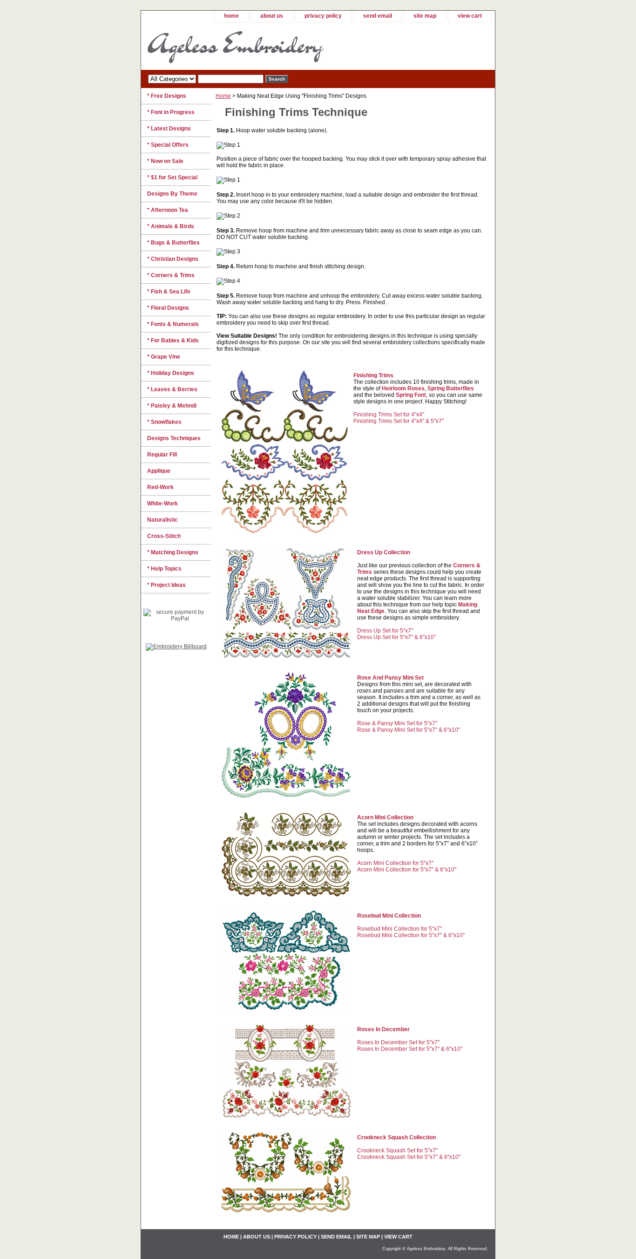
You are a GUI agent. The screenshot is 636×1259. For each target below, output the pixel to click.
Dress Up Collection (383, 552)
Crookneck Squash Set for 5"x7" (397, 1150)
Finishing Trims (373, 375)
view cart (470, 16)
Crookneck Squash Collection (396, 1137)
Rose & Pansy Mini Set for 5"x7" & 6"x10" (408, 730)
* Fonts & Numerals (173, 324)
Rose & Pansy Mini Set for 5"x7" (397, 723)
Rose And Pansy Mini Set (390, 677)
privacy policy (323, 16)
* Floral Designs (168, 308)
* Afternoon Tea (167, 210)
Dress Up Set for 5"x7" (385, 630)
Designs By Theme (172, 194)
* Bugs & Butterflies (173, 242)
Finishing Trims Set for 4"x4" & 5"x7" (398, 421)
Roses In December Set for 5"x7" (398, 1042)
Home (223, 96)
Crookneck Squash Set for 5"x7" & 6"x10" (408, 1157)
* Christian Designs (172, 259)
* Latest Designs (169, 128)
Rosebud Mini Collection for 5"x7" (399, 929)
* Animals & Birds (170, 226)
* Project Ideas (166, 585)
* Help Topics (164, 568)
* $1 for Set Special (172, 177)
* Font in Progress (171, 112)
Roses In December (383, 1029)
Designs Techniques (174, 438)
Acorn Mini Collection (385, 817)
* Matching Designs (172, 552)
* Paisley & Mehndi (171, 405)
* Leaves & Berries (172, 389)
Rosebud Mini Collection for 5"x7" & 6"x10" (411, 935)
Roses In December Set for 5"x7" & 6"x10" (409, 1049)
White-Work (162, 503)
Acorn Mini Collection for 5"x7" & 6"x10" (406, 869)
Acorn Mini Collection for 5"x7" (395, 863)
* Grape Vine (163, 357)
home (231, 16)
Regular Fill (162, 454)
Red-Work (160, 487)
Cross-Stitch (164, 536)
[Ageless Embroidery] (257, 46)
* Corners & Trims (171, 275)
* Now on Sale (165, 161)
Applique (158, 471)
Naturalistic (162, 520)
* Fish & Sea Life (168, 291)
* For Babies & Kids (173, 340)
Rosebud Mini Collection (389, 915)
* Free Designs (166, 96)
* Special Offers (168, 145)
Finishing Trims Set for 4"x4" (388, 414)
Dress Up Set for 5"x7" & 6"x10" (396, 637)
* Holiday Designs (170, 373)
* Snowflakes (164, 422)
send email (377, 16)
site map (424, 16)
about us (271, 16)
